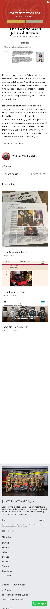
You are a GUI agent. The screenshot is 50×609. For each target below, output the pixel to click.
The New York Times (15, 252)
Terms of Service (16, 527)
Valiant (5, 552)
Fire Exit (6, 547)
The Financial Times (14, 292)
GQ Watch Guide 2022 (16, 327)
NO (34, 21)
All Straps (6, 590)
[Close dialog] (48, 2)
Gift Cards (6, 575)
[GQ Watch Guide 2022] (25, 311)
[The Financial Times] (25, 273)
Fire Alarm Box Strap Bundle (15, 595)
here (20, 143)
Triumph (6, 566)
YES (15, 21)
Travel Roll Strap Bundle (13, 599)
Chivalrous (7, 571)
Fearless (6, 561)
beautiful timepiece (24, 78)
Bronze (5, 557)
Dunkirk (5, 543)
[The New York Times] (25, 219)
